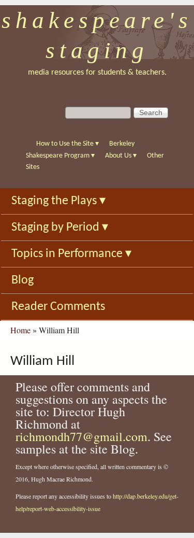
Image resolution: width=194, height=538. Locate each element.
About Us (121, 155)
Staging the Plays (58, 201)
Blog (22, 280)
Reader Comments (58, 307)
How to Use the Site (67, 143)
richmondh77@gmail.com (81, 436)
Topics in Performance (71, 254)
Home (20, 329)
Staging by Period (59, 227)
